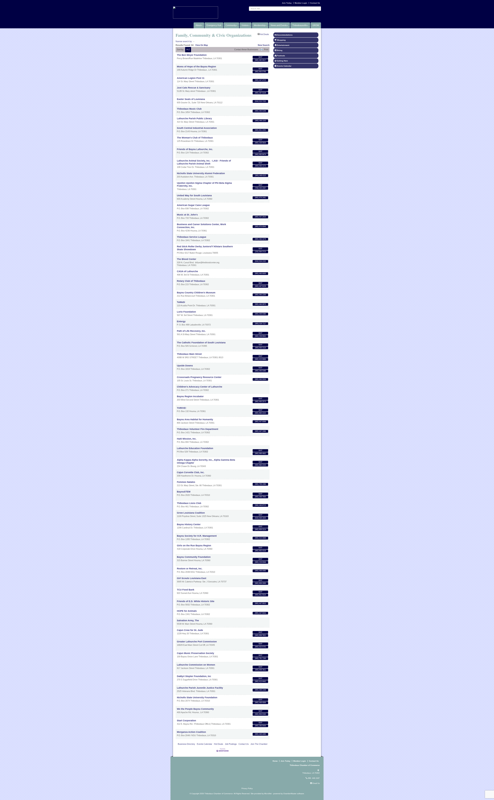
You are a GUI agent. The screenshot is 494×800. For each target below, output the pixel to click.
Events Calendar (204, 744)
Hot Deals (264, 34)
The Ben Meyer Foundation (192, 55)
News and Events (279, 25)
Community (231, 25)
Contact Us (244, 744)
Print (266, 49)
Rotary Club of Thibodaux (191, 281)
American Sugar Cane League (193, 205)
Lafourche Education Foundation (195, 448)
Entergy (181, 321)
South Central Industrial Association (197, 128)
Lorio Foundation (186, 311)
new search (264, 45)
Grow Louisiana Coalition (191, 513)
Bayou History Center (189, 524)
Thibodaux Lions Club (189, 503)
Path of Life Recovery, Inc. (191, 331)
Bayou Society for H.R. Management (197, 536)
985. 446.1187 (313, 778)
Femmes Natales (186, 482)
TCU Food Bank (185, 589)
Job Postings (231, 744)
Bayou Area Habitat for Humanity (195, 419)
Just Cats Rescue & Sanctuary (193, 87)
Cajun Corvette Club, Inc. (190, 472)
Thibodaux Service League (191, 237)
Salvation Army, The (188, 620)
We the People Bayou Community (195, 709)
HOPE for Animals (187, 611)
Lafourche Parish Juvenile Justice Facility (200, 688)
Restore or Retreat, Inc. (189, 568)
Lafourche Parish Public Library (194, 118)
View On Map (201, 45)
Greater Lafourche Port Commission (197, 641)
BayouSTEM (183, 491)
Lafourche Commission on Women (196, 664)
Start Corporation (186, 720)
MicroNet (268, 794)
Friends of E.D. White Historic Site (195, 601)
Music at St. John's (187, 214)
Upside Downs (185, 365)
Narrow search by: (184, 41)
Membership (259, 25)
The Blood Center (186, 259)
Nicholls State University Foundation (197, 697)
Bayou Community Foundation (194, 557)
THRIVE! (181, 408)
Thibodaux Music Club (189, 109)
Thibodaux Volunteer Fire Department (197, 429)
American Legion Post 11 (190, 78)
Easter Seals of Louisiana (191, 99)
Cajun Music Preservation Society (195, 653)
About (198, 25)
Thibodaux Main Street (189, 354)
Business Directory (186, 744)
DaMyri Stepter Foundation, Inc (194, 676)
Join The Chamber (258, 744)
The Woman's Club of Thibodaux (195, 137)
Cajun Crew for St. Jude (190, 630)
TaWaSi (181, 302)
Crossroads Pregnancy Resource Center (199, 377)
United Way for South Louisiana (194, 195)
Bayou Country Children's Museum (196, 292)
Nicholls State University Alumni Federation (201, 173)
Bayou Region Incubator (190, 396)
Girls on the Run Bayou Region (194, 545)
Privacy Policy (247, 788)
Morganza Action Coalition (191, 732)
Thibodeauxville (299, 25)
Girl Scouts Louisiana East (191, 578)
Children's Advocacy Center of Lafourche (199, 386)
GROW (315, 25)
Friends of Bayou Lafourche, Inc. (195, 149)
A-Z (188, 49)
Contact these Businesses (246, 49)
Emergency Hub (213, 25)
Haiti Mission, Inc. (186, 438)
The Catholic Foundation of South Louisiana (201, 342)
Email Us (316, 783)
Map (260, 57)
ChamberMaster (290, 794)
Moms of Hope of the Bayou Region (196, 66)
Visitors (244, 25)
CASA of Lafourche (187, 271)
